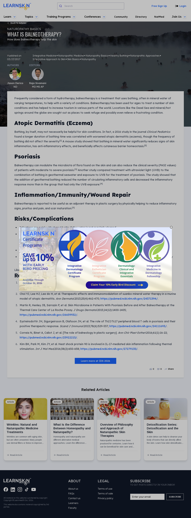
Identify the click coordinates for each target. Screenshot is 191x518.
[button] (95, 259)
